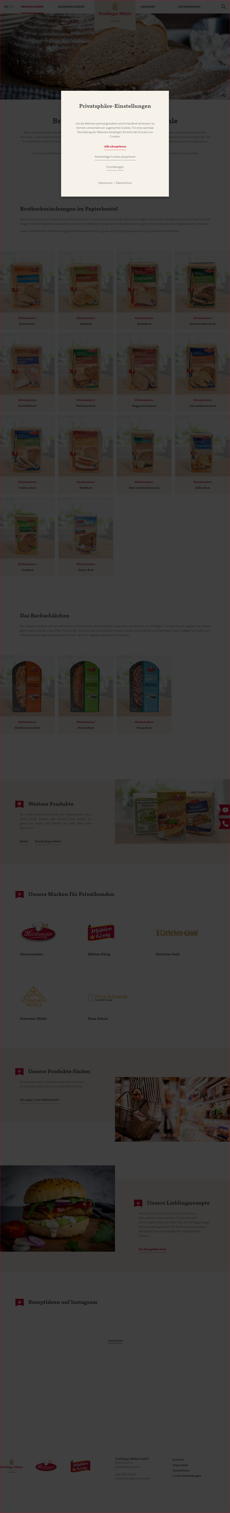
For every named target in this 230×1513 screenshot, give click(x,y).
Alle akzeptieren (115, 146)
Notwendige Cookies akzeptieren (115, 157)
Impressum (105, 183)
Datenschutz (124, 183)
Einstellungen (115, 167)
